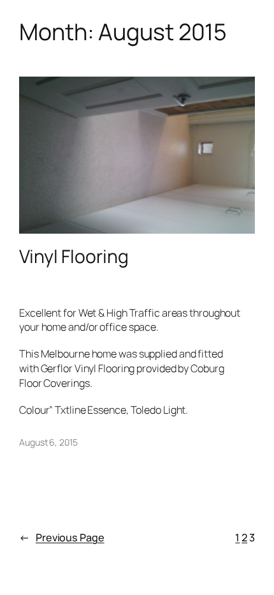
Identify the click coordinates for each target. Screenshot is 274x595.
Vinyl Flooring (74, 256)
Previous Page (62, 538)
